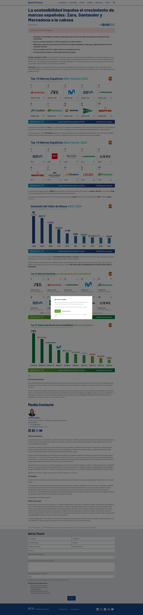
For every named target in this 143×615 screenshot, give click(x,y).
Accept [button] (58, 311)
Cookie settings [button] (66, 311)
